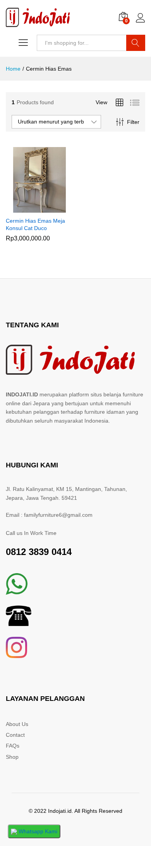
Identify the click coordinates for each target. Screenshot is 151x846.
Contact (15, 735)
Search (135, 43)
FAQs (12, 746)
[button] (29, 208)
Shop (12, 757)
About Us (17, 724)
